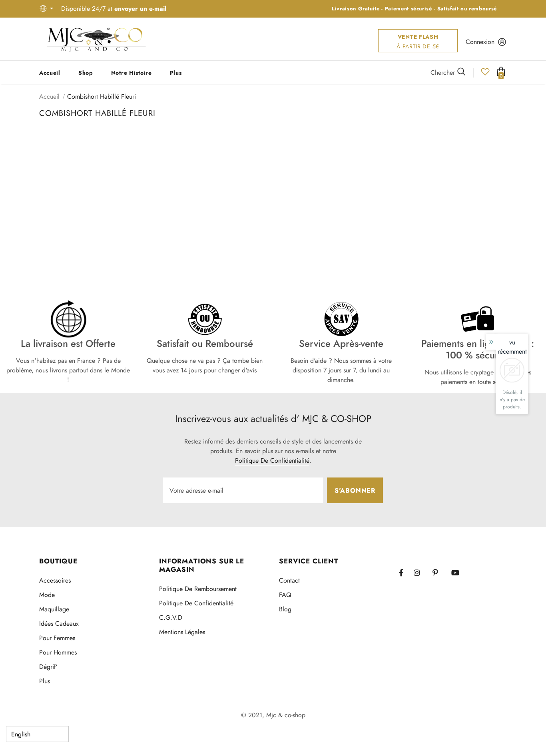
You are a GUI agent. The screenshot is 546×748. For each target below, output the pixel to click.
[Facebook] (406, 572)
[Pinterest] (439, 572)
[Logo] (96, 39)
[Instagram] (421, 572)
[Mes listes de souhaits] (485, 74)
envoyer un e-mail (140, 8)
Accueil (49, 96)
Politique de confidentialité (272, 460)
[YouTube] (458, 572)
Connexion (480, 41)
